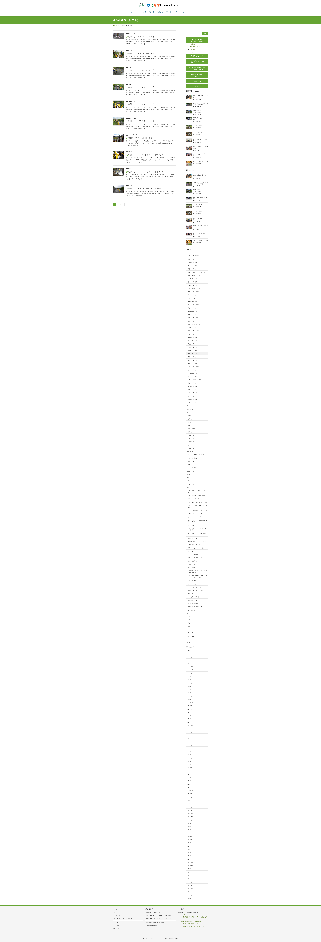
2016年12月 (190, 885)
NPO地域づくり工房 (193, 597)
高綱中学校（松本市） (194, 350)
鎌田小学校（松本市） (194, 347)
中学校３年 (191, 422)
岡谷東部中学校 (192, 298)
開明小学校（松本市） (194, 357)
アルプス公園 (191, 636)
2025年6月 (190, 686)
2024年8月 (190, 715)
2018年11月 (190, 836)
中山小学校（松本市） (194, 383)
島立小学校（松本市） (194, 308)
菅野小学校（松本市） (194, 331)
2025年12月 (190, 666)
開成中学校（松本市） (194, 360)
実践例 (190, 481)
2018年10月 (190, 839)
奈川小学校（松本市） (194, 291)
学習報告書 (192, 49)
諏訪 (189, 623)
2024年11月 (190, 706)
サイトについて (117, 915)
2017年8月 (190, 869)
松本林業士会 (191, 567)
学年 (188, 412)
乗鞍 (189, 626)
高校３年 (190, 425)
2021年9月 (190, 774)
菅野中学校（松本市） (194, 334)
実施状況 (115, 922)
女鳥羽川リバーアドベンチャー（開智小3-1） (145, 189)
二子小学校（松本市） (194, 373)
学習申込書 (192, 44)
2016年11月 (190, 888)
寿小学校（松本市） (193, 301)
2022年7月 (190, 751)
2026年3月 (190, 657)
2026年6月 (190, 653)
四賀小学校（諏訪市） (194, 265)
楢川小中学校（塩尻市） (194, 275)
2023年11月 (190, 725)
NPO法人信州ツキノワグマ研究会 (197, 541)
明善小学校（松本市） (194, 259)
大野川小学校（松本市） (194, 324)
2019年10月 (190, 816)
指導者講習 (190, 409)
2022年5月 (190, 758)
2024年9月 (190, 712)
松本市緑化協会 (192, 580)
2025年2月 (190, 696)
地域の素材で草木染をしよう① (189, 924)
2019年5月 (190, 829)
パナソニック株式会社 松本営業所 (197, 510)
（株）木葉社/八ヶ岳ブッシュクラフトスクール (197, 491)
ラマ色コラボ (191, 610)
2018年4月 (190, 852)
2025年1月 (190, 699)
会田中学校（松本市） (194, 327)
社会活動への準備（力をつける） (197, 454)
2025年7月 (190, 683)
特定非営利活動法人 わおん (195, 590)
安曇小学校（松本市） (194, 311)
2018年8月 (190, 846)
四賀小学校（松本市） (194, 269)
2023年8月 (190, 732)
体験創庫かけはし (192, 600)
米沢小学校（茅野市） (194, 363)
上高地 (190, 639)
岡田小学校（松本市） (194, 304)
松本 (189, 619)
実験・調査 (191, 461)
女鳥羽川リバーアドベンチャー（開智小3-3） (145, 155)
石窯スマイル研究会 (193, 554)
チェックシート (194, 52)
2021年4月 (190, 787)
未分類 (188, 642)
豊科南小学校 (191, 344)
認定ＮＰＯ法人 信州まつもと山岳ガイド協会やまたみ (197, 520)
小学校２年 (191, 448)
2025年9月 (190, 676)
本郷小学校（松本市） (194, 262)
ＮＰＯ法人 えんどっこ (194, 499)
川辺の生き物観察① (198, 132)
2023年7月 (190, 735)
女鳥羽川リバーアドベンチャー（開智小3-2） (145, 172)
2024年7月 (190, 719)
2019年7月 (190, 823)
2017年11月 (190, 862)
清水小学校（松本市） (194, 399)
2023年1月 (190, 741)
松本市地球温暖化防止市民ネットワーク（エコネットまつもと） (197, 576)
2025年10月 (190, 673)
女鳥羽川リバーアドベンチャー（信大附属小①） (159, 919)
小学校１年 (191, 445)
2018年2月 (190, 859)
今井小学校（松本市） (194, 376)
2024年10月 (190, 709)
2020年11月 (190, 794)
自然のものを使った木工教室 (200, 161)
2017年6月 (190, 872)
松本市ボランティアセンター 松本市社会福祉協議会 (197, 571)
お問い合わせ (116, 925)
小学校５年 (191, 438)
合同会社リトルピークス (194, 587)
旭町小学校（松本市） (194, 314)
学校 (188, 252)
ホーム (115, 912)
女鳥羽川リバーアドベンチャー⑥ (140, 37)
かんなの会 (191, 525)
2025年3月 (190, 692)
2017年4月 (190, 875)
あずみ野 (190, 633)
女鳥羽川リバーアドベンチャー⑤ (140, 54)
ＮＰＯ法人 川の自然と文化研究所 (197, 502)
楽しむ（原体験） (192, 458)
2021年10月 (190, 771)
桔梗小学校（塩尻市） (194, 256)
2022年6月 (190, 754)
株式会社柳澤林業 (192, 561)
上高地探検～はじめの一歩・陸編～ (155, 922)
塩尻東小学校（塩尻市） (194, 288)
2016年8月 (190, 895)
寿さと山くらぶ (192, 593)
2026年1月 (190, 663)
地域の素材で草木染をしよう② (154, 912)
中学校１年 (191, 432)
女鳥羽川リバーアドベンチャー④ (140, 70)
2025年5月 (190, 689)
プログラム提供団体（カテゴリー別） (123, 919)
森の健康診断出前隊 (193, 603)
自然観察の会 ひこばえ (194, 544)
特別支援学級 (191, 428)
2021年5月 (190, 784)
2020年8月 (190, 803)
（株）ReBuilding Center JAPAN (196, 495)
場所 (188, 613)
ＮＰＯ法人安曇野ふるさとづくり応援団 (197, 506)
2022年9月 (190, 745)
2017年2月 (190, 882)
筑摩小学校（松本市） (194, 366)
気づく (190, 464)
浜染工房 (190, 551)
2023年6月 (190, 738)
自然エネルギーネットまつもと (196, 548)
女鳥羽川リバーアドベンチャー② (140, 104)
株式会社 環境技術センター (195, 557)
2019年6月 (190, 826)
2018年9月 (190, 842)
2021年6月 (190, 781)
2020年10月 (190, 797)
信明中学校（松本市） (194, 278)
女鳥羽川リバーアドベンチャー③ (140, 87)
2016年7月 (190, 898)
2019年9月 (190, 820)
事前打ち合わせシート (195, 46)
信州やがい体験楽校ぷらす (195, 606)
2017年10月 (190, 865)
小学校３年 (191, 419)
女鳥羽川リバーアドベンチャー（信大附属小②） (159, 915)
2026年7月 (190, 650)
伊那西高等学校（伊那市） (195, 379)
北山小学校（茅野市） (194, 282)
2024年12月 (190, 702)
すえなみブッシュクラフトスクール (197, 517)
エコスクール (190, 471)
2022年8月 (190, 748)
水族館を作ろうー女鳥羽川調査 (139, 138)
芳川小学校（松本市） (194, 337)
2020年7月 (190, 807)
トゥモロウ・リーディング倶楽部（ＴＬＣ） (197, 534)
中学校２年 (191, 415)
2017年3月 (190, 878)
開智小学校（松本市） (194, 353)
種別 (188, 477)
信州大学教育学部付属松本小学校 (197, 272)
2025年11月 (190, 670)
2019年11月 (190, 813)
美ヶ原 (190, 629)
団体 (188, 487)
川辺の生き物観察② (198, 125)
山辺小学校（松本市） (194, 402)
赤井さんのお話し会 (193, 538)
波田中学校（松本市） (194, 370)
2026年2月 (190, 660)
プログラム (191, 484)
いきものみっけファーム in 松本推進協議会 (197, 529)
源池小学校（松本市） (194, 396)
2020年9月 (190, 800)
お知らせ (189, 474)
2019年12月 (190, 810)
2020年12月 (190, 790)
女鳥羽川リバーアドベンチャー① (140, 121)
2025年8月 (190, 679)
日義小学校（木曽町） (194, 318)
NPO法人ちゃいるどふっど (195, 513)
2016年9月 (190, 891)
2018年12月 (190, 833)
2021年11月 (190, 767)
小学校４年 (191, 441)
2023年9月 (190, 728)
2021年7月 (190, 777)
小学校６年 (191, 435)
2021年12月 (190, 764)
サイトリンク (116, 928)
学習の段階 (190, 451)
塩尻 (189, 616)
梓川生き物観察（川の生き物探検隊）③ (191, 921)
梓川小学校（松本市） (194, 285)
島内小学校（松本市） (194, 295)
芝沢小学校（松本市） (194, 340)
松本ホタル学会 (192, 584)
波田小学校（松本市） (194, 386)
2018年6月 (190, 849)
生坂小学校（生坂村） (194, 393)
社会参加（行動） (192, 468)
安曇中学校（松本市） (194, 321)
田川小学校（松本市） (194, 389)
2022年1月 (190, 761)
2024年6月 (190, 722)
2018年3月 (190, 856)
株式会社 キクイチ (193, 564)
